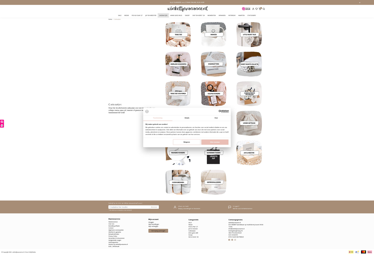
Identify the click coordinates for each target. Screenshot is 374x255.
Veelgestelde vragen (114, 240)
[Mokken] (213, 34)
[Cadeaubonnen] (178, 182)
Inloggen (151, 222)
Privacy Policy (112, 236)
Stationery (251, 15)
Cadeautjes (163, 15)
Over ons (111, 224)
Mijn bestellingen (153, 224)
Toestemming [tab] (157, 118)
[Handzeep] (178, 64)
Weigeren (186, 142)
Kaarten (241, 15)
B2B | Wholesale (113, 246)
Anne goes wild (176, 15)
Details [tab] (187, 118)
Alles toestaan (215, 142)
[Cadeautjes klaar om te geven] (249, 93)
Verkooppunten (113, 242)
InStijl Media (32, 252)
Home (110, 19)
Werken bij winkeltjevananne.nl (118, 244)
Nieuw (126, 15)
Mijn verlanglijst (153, 226)
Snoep (187, 15)
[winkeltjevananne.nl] (188, 9)
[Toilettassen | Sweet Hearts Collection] (249, 64)
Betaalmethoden (113, 234)
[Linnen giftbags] (249, 123)
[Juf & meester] (249, 152)
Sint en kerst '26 (198, 15)
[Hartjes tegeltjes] (249, 34)
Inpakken (222, 15)
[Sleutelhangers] (213, 93)
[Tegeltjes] (178, 34)
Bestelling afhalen (114, 226)
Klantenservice (113, 222)
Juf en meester (150, 15)
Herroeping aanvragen (158, 231)
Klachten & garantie (114, 232)
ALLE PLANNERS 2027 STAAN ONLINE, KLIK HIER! (187, 2)
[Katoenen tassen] (213, 152)
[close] (360, 2)
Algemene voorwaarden (116, 230)
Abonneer (154, 207)
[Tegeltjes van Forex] (178, 93)
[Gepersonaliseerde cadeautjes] (213, 182)
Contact (110, 228)
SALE (119, 15)
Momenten (212, 15)
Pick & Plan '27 (137, 15)
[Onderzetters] (213, 64)
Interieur (231, 15)
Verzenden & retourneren (116, 238)
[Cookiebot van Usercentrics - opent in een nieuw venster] (220, 111)
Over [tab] (216, 118)
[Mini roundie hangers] (178, 152)
